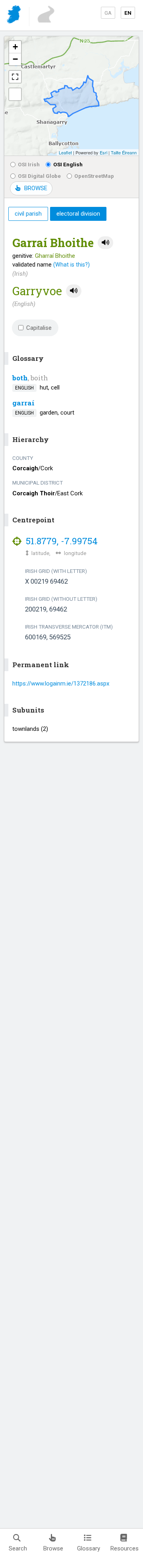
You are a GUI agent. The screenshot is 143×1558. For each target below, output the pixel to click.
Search (18, 1548)
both (20, 377)
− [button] (15, 59)
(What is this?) (71, 264)
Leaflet (65, 152)
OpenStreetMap (94, 176)
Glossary (88, 1548)
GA (108, 13)
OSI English (68, 164)
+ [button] (15, 47)
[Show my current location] (15, 94)
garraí (23, 402)
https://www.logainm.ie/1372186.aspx (60, 683)
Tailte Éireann (124, 152)
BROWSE (35, 188)
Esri (103, 152)
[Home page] (14, 15)
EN (127, 13)
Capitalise (39, 327)
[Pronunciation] (105, 242)
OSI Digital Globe (39, 176)
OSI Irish (29, 164)
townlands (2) (30, 728)
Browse (53, 1548)
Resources (124, 1548)
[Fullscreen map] (15, 77)
